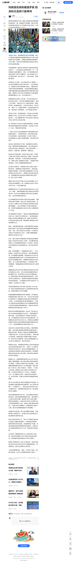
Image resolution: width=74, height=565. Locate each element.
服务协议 (21, 554)
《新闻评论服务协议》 (28, 513)
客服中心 (32, 556)
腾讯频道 (28, 556)
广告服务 (35, 554)
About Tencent (16, 554)
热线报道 (11, 485)
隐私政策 (26, 554)
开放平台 (30, 554)
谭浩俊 (10, 508)
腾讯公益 (18, 556)
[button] (61, 13)
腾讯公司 (22, 560)
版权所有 (25, 560)
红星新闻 (11, 474)
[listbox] (24, 486)
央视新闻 (11, 497)
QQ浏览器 (23, 556)
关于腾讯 (10, 554)
